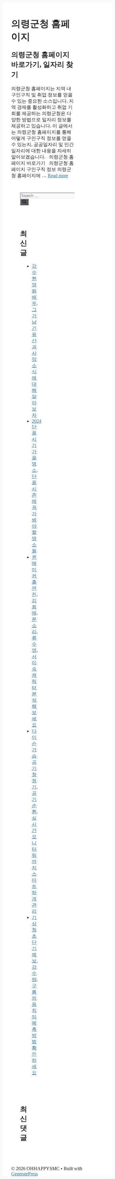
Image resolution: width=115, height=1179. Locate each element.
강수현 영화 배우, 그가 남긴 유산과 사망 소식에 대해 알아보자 (35, 341)
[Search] (24, 202)
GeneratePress (24, 1173)
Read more (58, 175)
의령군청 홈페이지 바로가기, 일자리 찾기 (42, 64)
